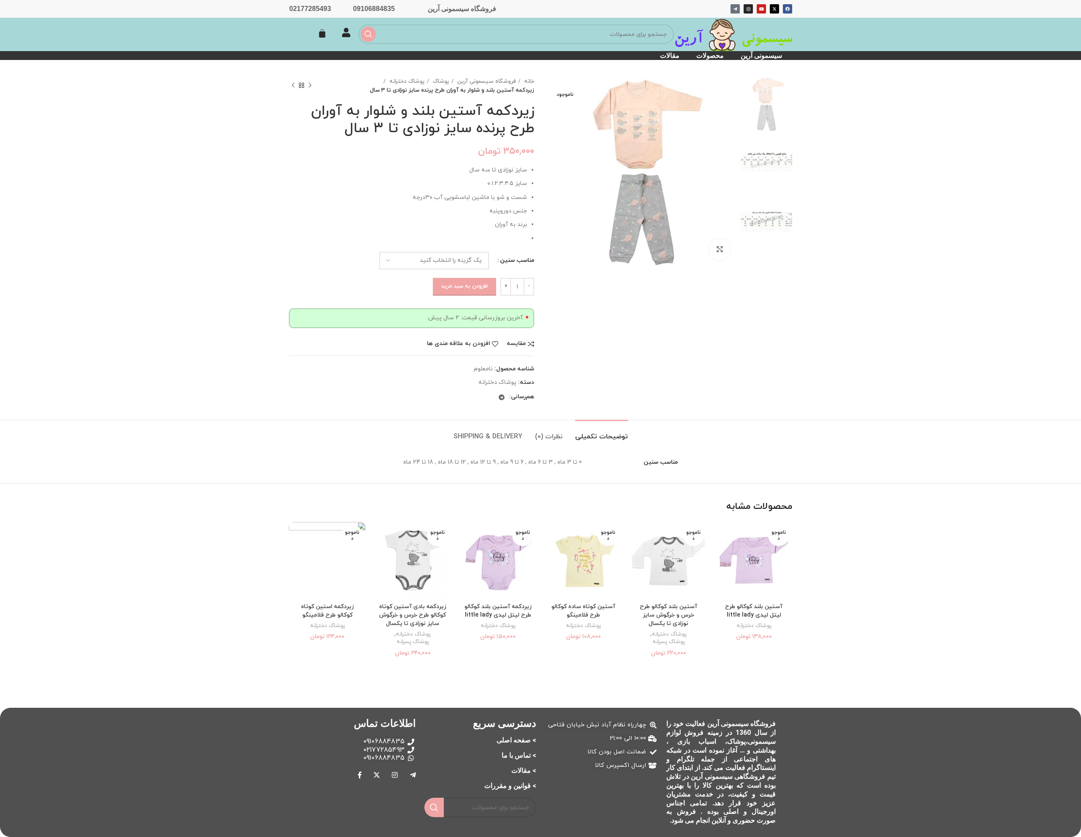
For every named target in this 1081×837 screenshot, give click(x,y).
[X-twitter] (774, 9)
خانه (528, 81)
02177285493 (310, 8)
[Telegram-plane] (735, 9)
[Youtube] (761, 9)
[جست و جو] (368, 34)
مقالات (669, 55)
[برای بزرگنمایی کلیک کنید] (719, 249)
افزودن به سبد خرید (464, 286)
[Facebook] (787, 9)
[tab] (601, 433)
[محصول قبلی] (310, 86)
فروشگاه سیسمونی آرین (462, 8)
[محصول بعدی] (293, 86)
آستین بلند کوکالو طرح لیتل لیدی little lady (753, 611)
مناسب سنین (517, 260)
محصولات (710, 55)
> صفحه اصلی (516, 740)
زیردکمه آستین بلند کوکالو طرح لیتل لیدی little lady (498, 611)
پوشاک (440, 81)
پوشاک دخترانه (406, 81)
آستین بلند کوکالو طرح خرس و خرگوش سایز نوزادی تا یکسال (668, 615)
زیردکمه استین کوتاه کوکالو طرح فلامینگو (327, 611)
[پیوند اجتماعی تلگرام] (501, 397)
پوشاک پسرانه (668, 642)
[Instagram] (748, 9)
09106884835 (374, 8)
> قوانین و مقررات (510, 786)
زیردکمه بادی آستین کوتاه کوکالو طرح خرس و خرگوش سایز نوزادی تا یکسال (412, 615)
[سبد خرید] (322, 33)
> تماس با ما (519, 755)
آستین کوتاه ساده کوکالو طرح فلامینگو (583, 611)
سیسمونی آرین (761, 55)
